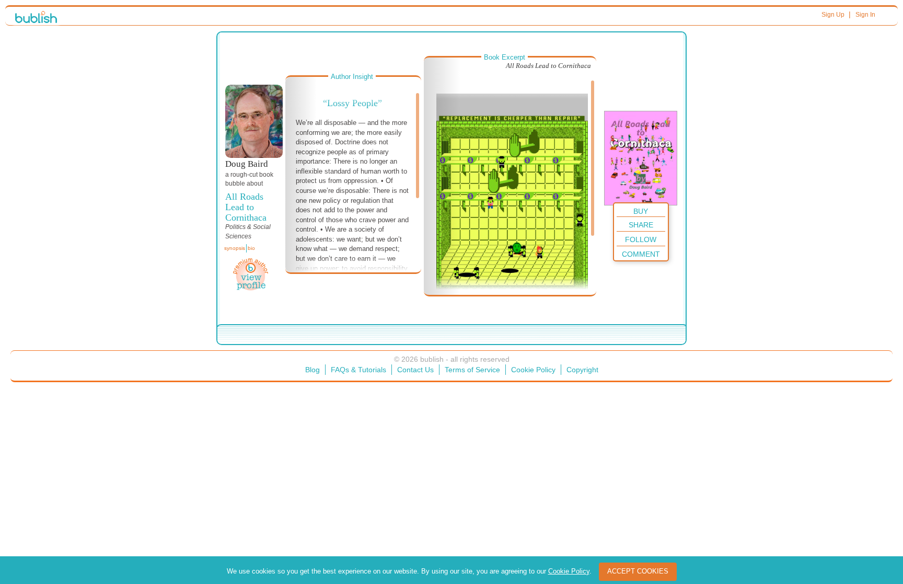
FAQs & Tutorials (358, 369)
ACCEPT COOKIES (637, 571)
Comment (641, 254)
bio (251, 248)
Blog (312, 369)
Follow (640, 239)
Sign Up (832, 14)
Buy (640, 211)
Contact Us (415, 369)
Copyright (582, 369)
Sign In (865, 14)
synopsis (234, 248)
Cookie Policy (533, 369)
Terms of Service (472, 369)
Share (641, 225)
